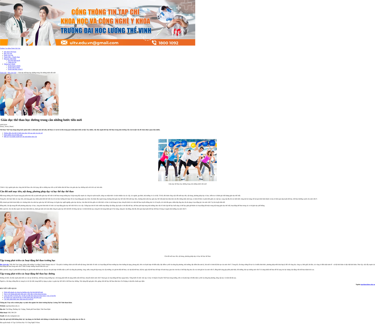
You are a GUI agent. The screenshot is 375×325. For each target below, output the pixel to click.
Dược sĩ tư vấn (8, 55)
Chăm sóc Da (12, 62)
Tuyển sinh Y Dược (14, 67)
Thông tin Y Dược (9, 64)
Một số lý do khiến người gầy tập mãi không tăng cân (20, 136)
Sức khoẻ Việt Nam (10, 52)
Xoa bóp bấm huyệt (14, 60)
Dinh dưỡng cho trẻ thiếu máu (13, 135)
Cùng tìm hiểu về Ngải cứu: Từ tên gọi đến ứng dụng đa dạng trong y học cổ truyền (30, 296)
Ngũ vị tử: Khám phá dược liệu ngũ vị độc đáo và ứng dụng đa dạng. (25, 294)
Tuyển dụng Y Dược (14, 66)
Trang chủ (3, 72)
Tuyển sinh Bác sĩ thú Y (15, 69)
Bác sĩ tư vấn (8, 53)
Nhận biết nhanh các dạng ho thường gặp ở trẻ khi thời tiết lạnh (23, 292)
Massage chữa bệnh (10, 59)
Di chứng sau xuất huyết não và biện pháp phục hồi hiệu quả (22, 297)
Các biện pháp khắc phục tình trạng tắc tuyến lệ (18, 299)
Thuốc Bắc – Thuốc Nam (12, 57)
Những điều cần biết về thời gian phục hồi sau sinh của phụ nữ (23, 133)
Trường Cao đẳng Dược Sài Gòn (10, 48)
